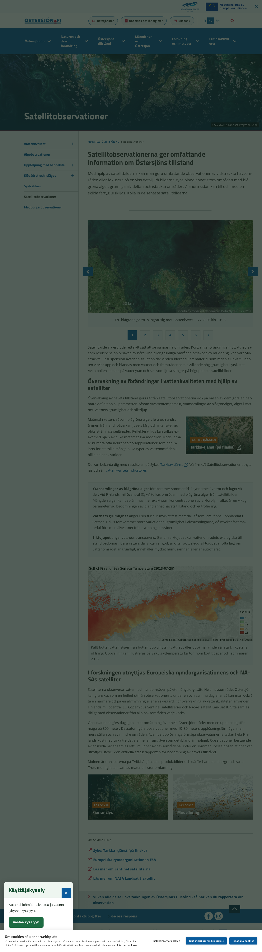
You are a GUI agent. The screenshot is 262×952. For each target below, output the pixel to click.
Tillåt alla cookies (243, 941)
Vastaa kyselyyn (26, 922)
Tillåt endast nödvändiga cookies (206, 941)
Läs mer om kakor (127, 945)
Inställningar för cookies (166, 941)
